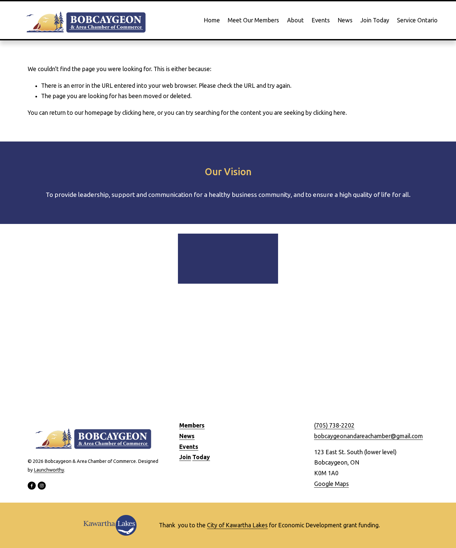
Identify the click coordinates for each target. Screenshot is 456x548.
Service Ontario (417, 20)
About (295, 20)
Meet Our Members (253, 20)
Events (320, 20)
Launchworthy (49, 470)
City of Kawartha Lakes (237, 525)
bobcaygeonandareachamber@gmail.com (368, 436)
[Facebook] (32, 486)
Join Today (374, 20)
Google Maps (331, 484)
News (345, 20)
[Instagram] (42, 486)
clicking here (138, 112)
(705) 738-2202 (334, 425)
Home (212, 20)
